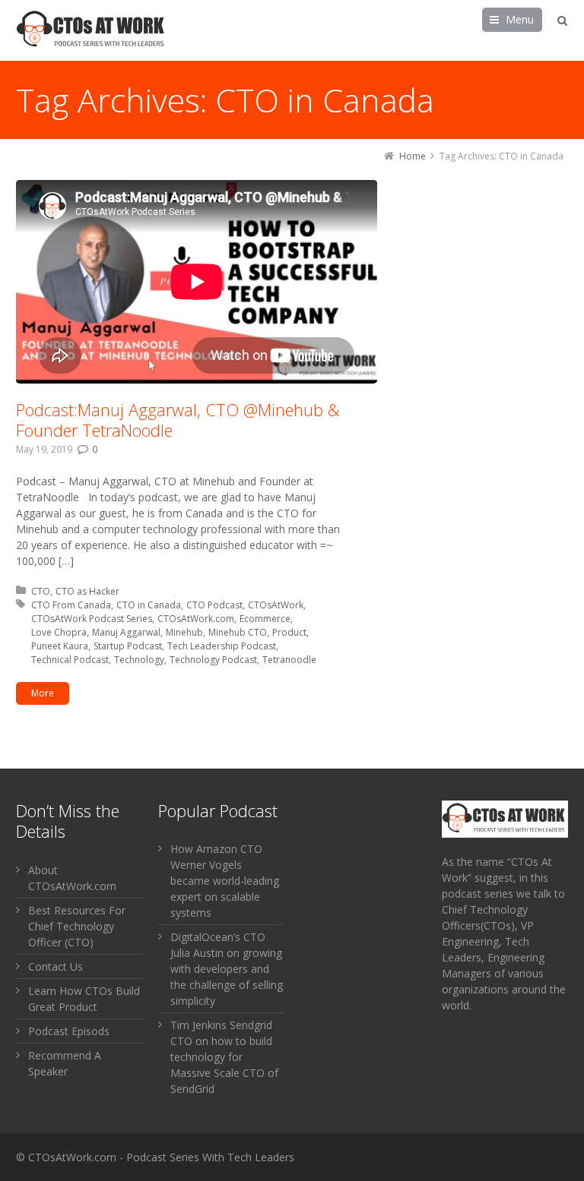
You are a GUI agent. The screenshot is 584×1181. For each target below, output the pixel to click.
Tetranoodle (289, 659)
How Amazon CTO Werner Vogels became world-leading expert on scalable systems (224, 881)
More (42, 693)
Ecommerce (265, 618)
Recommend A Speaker (64, 1063)
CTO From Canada (71, 604)
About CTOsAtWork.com (72, 878)
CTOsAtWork (275, 604)
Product (289, 632)
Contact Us (55, 966)
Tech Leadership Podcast (221, 645)
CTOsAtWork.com (195, 618)
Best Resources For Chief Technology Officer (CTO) (76, 926)
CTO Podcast (214, 604)
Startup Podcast (128, 645)
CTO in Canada (148, 604)
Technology (139, 659)
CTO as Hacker (87, 591)
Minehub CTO (237, 632)
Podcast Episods (69, 1031)
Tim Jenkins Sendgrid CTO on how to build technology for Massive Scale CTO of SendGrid (224, 1057)
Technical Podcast (70, 659)
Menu (520, 19)
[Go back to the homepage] (92, 30)
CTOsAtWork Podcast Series (91, 618)
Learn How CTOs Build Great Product (84, 999)
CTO (40, 591)
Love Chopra (59, 632)
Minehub (184, 632)
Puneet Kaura (59, 645)
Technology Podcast (213, 659)
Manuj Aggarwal (126, 632)
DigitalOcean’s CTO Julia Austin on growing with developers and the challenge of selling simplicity (226, 969)
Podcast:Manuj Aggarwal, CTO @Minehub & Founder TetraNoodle (177, 420)
